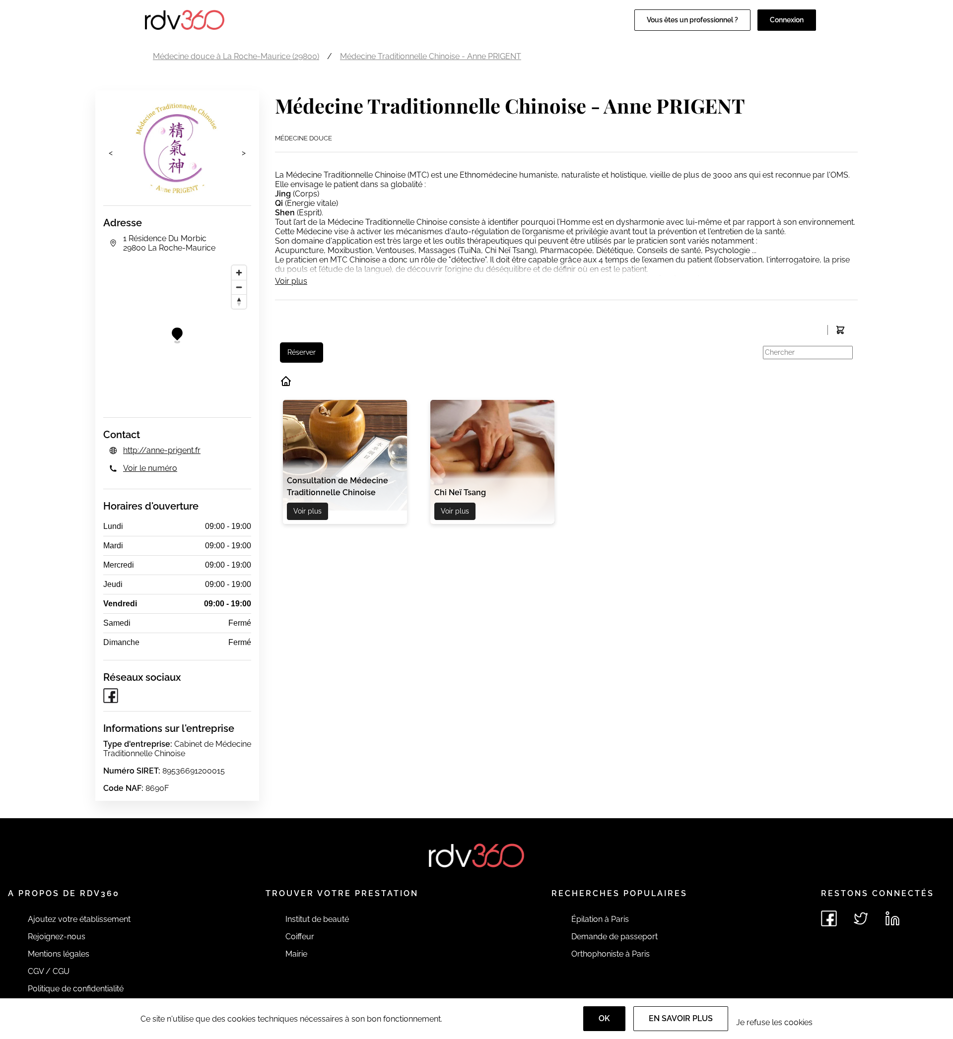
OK (604, 1018)
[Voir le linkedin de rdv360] (892, 918)
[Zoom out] (239, 287)
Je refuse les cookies (774, 1022)
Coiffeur (299, 936)
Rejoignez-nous (56, 936)
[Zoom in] (239, 272)
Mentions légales (58, 954)
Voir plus (291, 281)
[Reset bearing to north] (239, 301)
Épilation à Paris (600, 919)
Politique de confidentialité (76, 988)
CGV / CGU (48, 971)
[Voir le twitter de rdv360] (861, 918)
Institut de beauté (317, 919)
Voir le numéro (150, 468)
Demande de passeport (614, 936)
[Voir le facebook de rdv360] (829, 918)
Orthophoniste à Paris (610, 954)
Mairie (296, 954)
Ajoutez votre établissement (79, 919)
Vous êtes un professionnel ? (692, 20)
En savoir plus (681, 1018)
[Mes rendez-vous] (840, 330)
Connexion (787, 20)
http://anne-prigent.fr (162, 450)
